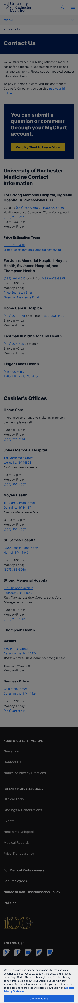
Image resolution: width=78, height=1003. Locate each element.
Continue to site (39, 998)
